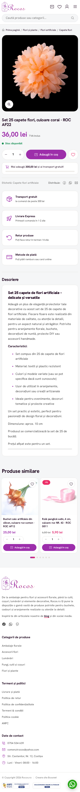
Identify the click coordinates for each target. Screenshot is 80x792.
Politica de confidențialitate (18, 704)
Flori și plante (30, 30)
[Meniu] (75, 7)
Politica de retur (11, 698)
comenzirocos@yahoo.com (23, 749)
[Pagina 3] (40, 557)
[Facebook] (4, 625)
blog (46, 616)
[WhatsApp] (11, 625)
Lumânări (7, 658)
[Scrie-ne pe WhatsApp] (72, 784)
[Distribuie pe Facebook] (64, 183)
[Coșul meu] (52, 6)
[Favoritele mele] (59, 6)
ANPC (5, 723)
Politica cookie (10, 717)
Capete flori (65, 30)
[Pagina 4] (43, 557)
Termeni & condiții (12, 710)
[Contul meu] (67, 6)
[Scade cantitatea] (6, 155)
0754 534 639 (15, 743)
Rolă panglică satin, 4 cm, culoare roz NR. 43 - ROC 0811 (56, 522)
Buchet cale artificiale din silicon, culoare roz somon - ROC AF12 (19, 522)
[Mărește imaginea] (9, 104)
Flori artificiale (48, 30)
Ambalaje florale (12, 645)
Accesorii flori (10, 652)
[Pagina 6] (49, 557)
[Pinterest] (17, 625)
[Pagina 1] (32, 557)
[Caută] (72, 18)
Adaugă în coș (48, 154)
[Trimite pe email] (76, 183)
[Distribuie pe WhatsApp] (70, 183)
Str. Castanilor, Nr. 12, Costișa (25, 756)
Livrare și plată (11, 692)
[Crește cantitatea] (20, 155)
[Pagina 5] (46, 557)
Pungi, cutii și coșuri (13, 664)
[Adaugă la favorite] (73, 155)
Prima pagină (13, 30)
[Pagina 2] (37, 557)
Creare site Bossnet (46, 777)
